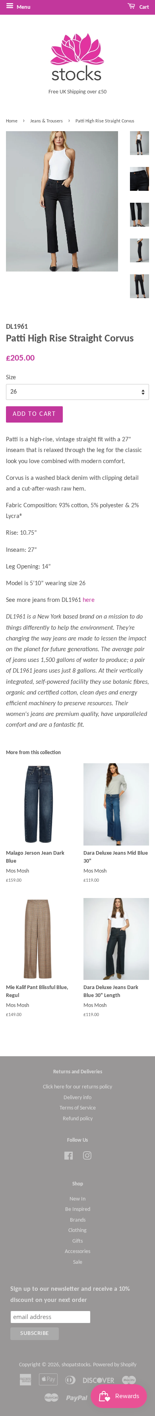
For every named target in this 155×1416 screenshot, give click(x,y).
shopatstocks (76, 1365)
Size (11, 377)
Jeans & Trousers (46, 121)
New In (77, 1199)
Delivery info (77, 1097)
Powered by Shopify (114, 1365)
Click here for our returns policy (77, 1087)
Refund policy (78, 1118)
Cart (143, 7)
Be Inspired (77, 1209)
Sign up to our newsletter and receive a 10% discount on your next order (70, 1294)
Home (11, 121)
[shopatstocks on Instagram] (87, 1157)
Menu (23, 7)
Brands (77, 1220)
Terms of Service (78, 1108)
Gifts (77, 1241)
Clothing (77, 1230)
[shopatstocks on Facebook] (68, 1157)
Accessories (77, 1251)
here (89, 600)
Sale (77, 1262)
